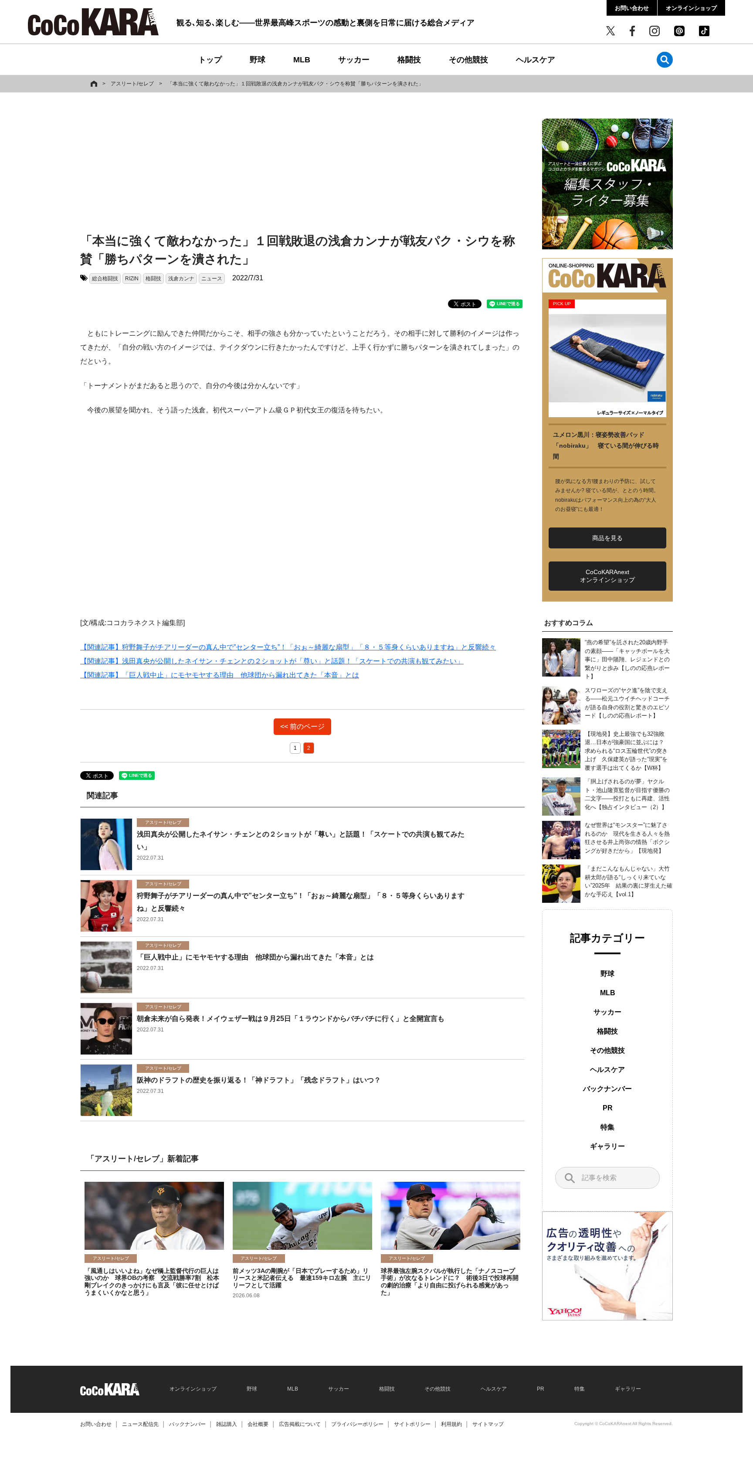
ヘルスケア (535, 59)
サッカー (354, 59)
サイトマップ (488, 1424)
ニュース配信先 (140, 1424)
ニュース (211, 279)
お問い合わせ (632, 8)
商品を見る (607, 537)
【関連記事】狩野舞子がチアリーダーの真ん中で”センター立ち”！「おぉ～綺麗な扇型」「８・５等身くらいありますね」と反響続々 (288, 647)
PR (608, 1108)
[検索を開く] (665, 59)
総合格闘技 (105, 279)
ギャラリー (607, 1146)
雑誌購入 (226, 1424)
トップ (210, 59)
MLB (301, 59)
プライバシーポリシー (357, 1424)
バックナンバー (607, 1088)
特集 (607, 1127)
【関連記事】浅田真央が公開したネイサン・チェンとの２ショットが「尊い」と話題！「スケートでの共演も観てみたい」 (272, 661)
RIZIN (132, 279)
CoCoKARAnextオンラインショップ (607, 575)
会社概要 (258, 1424)
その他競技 (468, 59)
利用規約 (451, 1424)
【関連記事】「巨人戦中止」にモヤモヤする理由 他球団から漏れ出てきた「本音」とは (219, 675)
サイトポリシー (412, 1424)
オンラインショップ (691, 8)
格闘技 (409, 59)
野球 (257, 59)
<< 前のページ (302, 726)
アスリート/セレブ (132, 84)
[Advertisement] (302, 164)
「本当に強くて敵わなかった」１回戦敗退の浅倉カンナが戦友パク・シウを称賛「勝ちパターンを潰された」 (295, 84)
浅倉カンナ (181, 279)
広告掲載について (300, 1424)
